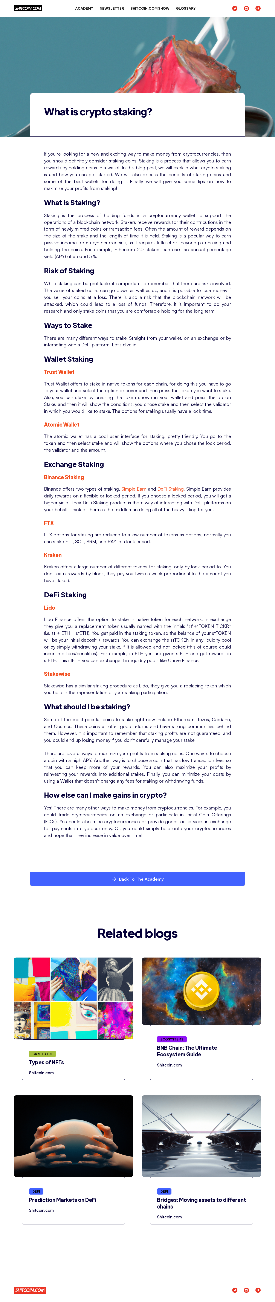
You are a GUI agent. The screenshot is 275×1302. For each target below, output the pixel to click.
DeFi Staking (170, 489)
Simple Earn (134, 489)
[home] (28, 8)
